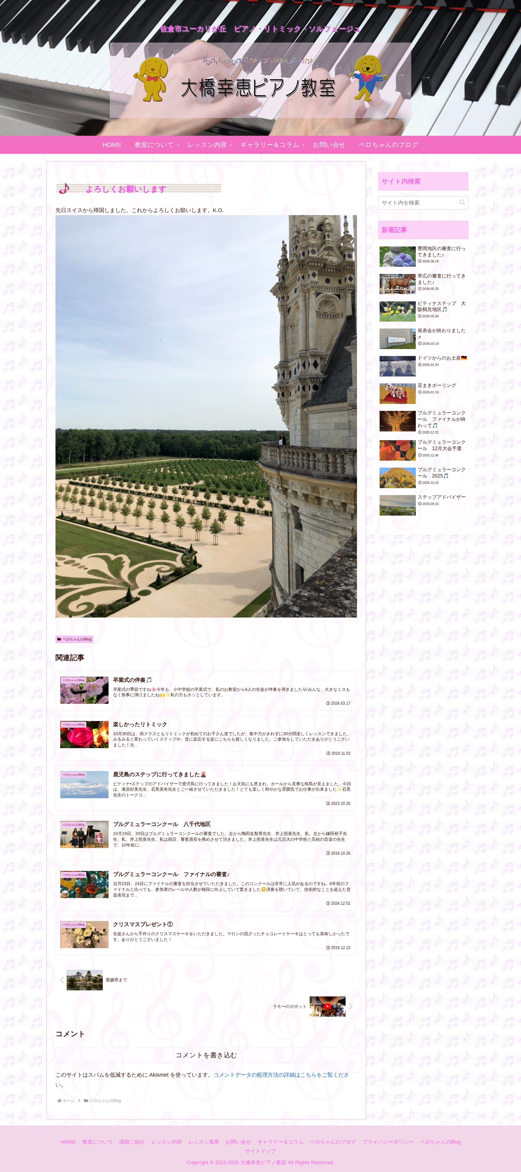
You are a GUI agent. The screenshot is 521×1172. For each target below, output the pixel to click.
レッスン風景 (203, 1142)
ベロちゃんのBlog (77, 639)
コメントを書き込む (206, 1055)
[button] (462, 202)
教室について (97, 1142)
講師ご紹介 (132, 1142)
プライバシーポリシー (388, 1142)
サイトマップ (260, 1151)
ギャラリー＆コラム (280, 1142)
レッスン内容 (166, 1142)
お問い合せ (238, 1142)
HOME (68, 1142)
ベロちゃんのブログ (333, 1142)
